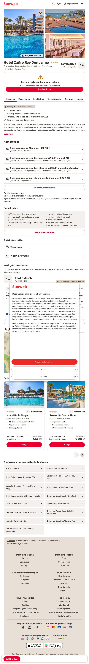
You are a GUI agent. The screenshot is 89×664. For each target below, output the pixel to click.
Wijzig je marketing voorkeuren (25, 612)
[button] (24, 33)
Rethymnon (25, 576)
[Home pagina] (11, 3)
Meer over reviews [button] (12, 272)
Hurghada (25, 580)
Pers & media (64, 587)
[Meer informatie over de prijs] (41, 439)
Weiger (43, 369)
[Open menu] (82, 3)
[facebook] (23, 628)
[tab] (10, 99)
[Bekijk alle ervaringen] (73, 65)
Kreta (64, 558)
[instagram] (30, 628)
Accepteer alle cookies (43, 362)
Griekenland (25, 562)
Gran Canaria (64, 562)
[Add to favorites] (40, 12)
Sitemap (64, 591)
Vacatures (63, 583)
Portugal (25, 565)
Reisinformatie (64, 616)
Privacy (25, 601)
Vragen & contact (64, 601)
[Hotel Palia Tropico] (24, 415)
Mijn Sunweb (64, 605)
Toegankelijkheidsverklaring (25, 609)
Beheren (43, 377)
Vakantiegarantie (64, 609)
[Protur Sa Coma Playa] (67, 415)
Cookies (25, 605)
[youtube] (36, 628)
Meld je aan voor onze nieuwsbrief (64, 612)
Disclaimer (25, 616)
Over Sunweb (64, 576)
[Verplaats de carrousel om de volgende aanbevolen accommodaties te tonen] (82, 455)
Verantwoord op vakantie (64, 580)
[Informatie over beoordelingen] (75, 66)
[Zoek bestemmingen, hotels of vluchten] (53, 3)
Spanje (25, 558)
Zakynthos (64, 565)
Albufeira (25, 583)
